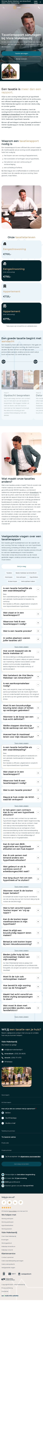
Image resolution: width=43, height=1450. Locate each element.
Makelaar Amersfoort (8, 1246)
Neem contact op (23, 78)
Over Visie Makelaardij (9, 1236)
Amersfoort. (34, 492)
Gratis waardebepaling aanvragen (12, 1261)
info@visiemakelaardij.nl (13, 1050)
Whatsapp (8, 1062)
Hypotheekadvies (7, 1225)
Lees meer (36, 2)
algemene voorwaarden (30, 1156)
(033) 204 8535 (15, 1054)
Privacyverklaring (7, 1288)
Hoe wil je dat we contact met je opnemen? (18, 1109)
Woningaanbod (7, 1243)
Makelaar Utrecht (7, 1250)
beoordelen (13, 1211)
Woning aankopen (8, 1222)
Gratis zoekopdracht (8, 1264)
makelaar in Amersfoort (11, 114)
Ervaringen (5, 1239)
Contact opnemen (8, 1257)
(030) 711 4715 (12, 1058)
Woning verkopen (7, 1218)
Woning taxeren (7, 1229)
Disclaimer (5, 1291)
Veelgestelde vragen (8, 1267)
